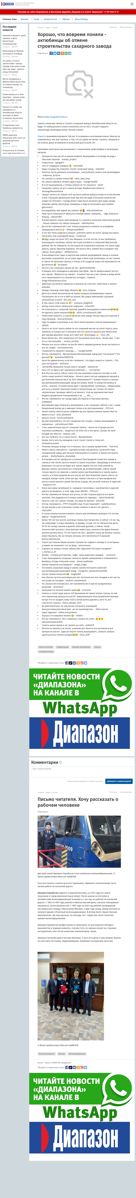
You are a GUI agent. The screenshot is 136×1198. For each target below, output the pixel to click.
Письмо (61, 1054)
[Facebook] (51, 53)
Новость (42, 136)
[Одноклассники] (62, 53)
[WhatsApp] (66, 53)
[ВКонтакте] (58, 53)
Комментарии (62, 647)
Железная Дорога (46, 1054)
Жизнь (48, 28)
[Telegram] (69, 53)
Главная (41, 28)
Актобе (55, 28)
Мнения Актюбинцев (81, 647)
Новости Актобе (46, 647)
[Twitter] (54, 53)
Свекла (97, 647)
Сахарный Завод (46, 652)
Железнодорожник (77, 1054)
